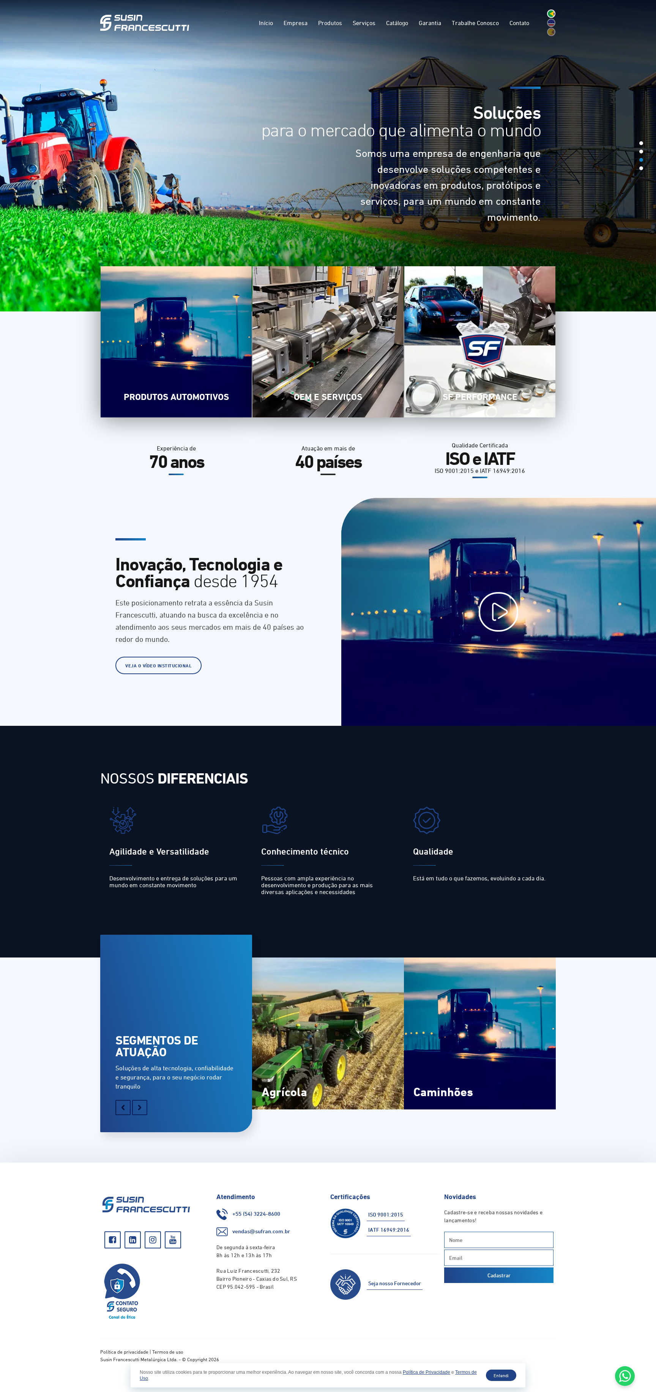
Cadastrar (499, 1275)
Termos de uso (167, 1352)
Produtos (330, 22)
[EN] (551, 23)
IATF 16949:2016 (388, 1229)
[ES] (551, 32)
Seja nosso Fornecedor (394, 1283)
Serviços (364, 22)
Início (266, 22)
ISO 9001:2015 (385, 1214)
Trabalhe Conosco (475, 22)
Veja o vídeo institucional (158, 665)
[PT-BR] (551, 13)
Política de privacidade (124, 1352)
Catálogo (397, 22)
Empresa (296, 22)
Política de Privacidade (426, 1372)
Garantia (430, 22)
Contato (519, 22)
